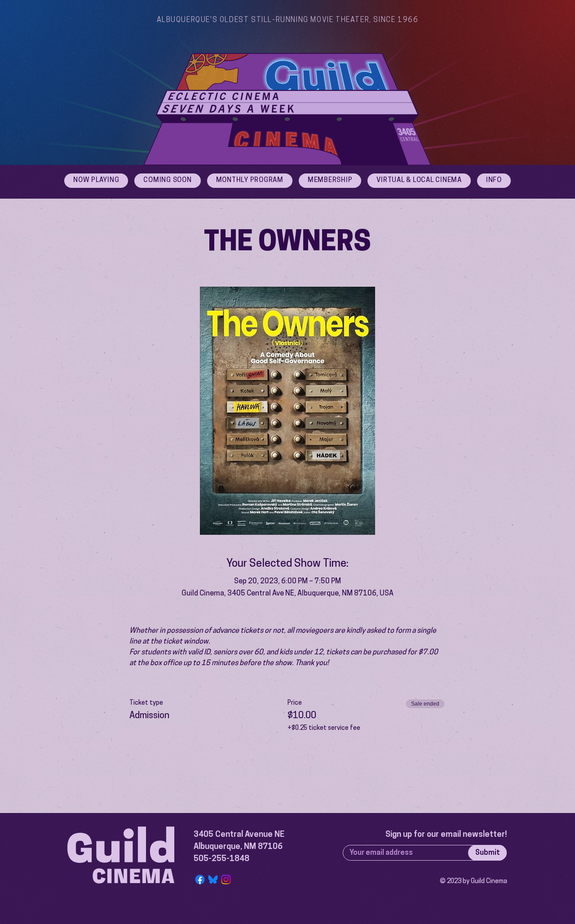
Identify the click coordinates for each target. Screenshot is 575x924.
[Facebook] (200, 879)
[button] (494, 180)
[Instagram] (226, 879)
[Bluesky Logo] (213, 879)
